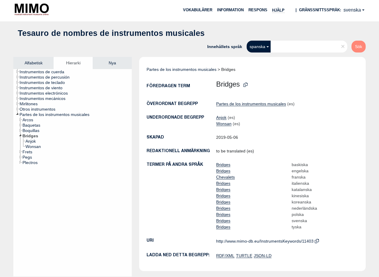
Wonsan (224, 123)
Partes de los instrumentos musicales (181, 69)
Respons (257, 10)
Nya (112, 63)
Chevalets (225, 177)
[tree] (72, 172)
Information (230, 10)
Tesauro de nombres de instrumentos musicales (111, 33)
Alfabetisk (34, 63)
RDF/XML (225, 255)
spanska (257, 46)
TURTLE (244, 255)
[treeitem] (44, 71)
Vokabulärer (197, 10)
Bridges (223, 164)
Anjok (221, 117)
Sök (358, 46)
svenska (352, 9)
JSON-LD (263, 255)
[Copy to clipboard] (245, 85)
